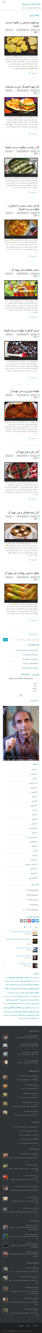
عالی (35, 683)
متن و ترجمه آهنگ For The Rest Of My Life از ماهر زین (18, 940)
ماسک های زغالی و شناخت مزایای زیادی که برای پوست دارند (26, 1186)
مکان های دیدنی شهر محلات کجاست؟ (31, 1298)
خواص (31, 992)
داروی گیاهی (11, 992)
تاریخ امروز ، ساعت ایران (19, 981)
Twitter (28, 1326)
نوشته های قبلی (34, 634)
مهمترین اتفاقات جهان (25, 1011)
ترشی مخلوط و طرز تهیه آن (25, 269)
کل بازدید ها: (35, 900)
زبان (34, 810)
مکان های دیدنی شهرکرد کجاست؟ (31, 1287)
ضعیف (34, 691)
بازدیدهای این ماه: (34, 895)
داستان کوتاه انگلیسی (13, 996)
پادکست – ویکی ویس (30, 864)
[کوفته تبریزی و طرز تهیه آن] (21, 411)
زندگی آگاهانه (12, 1331)
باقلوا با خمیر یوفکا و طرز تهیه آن (21, 573)
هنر (34, 851)
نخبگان (33, 846)
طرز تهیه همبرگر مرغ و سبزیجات (22, 86)
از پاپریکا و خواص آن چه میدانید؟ (31, 1176)
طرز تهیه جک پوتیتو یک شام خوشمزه (30, 668)
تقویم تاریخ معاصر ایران (23, 988)
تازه (30, 927)
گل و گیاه (33, 873)
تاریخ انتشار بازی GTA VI (25, 964)
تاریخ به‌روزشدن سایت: (33, 910)
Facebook (35, 1326)
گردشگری (32, 869)
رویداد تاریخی (18, 999)
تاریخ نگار (8, 981)
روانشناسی (32, 806)
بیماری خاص (33, 981)
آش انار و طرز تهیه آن (27, 451)
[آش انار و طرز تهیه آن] (21, 472)
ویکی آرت (32, 860)
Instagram (21, 1326)
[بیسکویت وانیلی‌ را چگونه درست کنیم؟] (21, 46)
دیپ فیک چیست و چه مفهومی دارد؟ (30, 659)
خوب (35, 686)
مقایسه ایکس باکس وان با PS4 (32, 1234)
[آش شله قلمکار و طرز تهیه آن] (21, 533)
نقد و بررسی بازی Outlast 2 (32, 1243)
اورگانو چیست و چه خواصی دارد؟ (31, 1165)
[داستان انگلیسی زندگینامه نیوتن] (35, 958)
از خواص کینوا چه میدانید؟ (32, 1197)
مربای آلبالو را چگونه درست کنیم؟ (21, 330)
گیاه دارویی (22, 1018)
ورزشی (33, 855)
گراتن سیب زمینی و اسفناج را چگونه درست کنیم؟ (23, 207)
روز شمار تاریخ (28, 999)
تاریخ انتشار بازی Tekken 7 (32, 1252)
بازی (34, 778)
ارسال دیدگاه (9, 30)
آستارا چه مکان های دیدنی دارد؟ (31, 1268)
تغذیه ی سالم (10, 984)
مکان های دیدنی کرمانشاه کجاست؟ (31, 1309)
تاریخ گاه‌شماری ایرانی (27, 984)
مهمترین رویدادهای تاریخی (22, 1015)
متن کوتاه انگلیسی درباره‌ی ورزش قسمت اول (21, 931)
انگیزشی (7, 978)
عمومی (33, 819)
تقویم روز (12, 988)
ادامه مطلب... (33, 73)
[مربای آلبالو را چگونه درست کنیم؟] (21, 351)
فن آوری (33, 824)
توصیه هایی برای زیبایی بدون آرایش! (30, 1208)
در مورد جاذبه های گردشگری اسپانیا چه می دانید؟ (28, 1277)
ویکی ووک (11, 1015)
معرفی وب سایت (31, 837)
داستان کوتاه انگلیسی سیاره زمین (23, 948)
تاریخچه (36, 984)
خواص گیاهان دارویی (22, 992)
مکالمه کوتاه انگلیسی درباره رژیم (31, 1061)
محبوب (36, 927)
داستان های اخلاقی (30, 996)
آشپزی (35, 32)
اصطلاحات (33, 774)
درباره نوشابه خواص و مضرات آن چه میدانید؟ (29, 1154)
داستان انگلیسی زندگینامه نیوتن (24, 956)
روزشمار (36, 999)
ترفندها (33, 792)
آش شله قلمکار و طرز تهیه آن (23, 512)
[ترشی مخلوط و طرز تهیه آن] (21, 290)
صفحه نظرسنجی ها (34, 700)
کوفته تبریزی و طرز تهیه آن (24, 391)
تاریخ (29, 981)
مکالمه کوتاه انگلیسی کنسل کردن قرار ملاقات (29, 1044)
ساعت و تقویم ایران (28, 1007)
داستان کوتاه (22, 996)
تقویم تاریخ (35, 988)
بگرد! (5, 639)
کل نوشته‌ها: (35, 905)
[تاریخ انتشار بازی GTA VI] (35, 965)
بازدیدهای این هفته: (33, 890)
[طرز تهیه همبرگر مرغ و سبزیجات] (21, 107)
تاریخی (17, 984)
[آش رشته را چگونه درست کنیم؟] (21, 167)
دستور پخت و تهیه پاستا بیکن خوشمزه (30, 1102)
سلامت (33, 815)
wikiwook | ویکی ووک (31, 4)
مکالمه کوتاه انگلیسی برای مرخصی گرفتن (30, 1052)
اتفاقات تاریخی (32, 977)
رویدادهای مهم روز (14, 1003)
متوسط (34, 688)
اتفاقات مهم (25, 977)
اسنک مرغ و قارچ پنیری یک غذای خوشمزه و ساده (27, 650)
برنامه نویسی (32, 783)
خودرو (33, 797)
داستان (36, 996)
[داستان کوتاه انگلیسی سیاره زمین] (35, 950)
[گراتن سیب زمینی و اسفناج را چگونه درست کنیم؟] (21, 229)
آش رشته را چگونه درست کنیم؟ (22, 147)
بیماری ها (33, 788)
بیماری (37, 981)
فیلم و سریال (32, 828)
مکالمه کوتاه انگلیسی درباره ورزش (30, 663)
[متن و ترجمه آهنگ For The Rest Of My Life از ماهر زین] (35, 941)
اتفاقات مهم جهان (15, 977)
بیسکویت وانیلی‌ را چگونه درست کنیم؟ (22, 24)
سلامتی (11, 1007)
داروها (33, 801)
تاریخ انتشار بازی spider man (32, 1226)
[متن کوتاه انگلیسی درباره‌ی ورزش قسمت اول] (35, 933)
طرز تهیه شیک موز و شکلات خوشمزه (31, 1111)
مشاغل (33, 833)
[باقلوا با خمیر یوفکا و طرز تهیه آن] (21, 593)
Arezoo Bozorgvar (22, 30)
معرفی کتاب (32, 842)
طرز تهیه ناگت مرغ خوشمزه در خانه (30, 654)
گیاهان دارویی (32, 878)
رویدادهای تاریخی (26, 1003)
